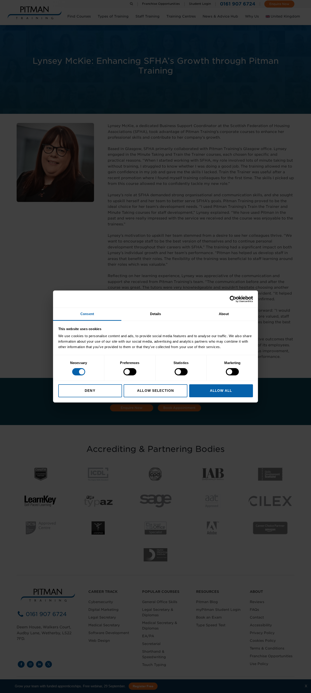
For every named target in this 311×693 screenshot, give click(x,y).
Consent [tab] (87, 314)
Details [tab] (155, 314)
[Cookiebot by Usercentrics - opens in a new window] (233, 299)
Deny (90, 390)
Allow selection (155, 390)
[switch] (129, 371)
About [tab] (224, 314)
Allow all (221, 390)
